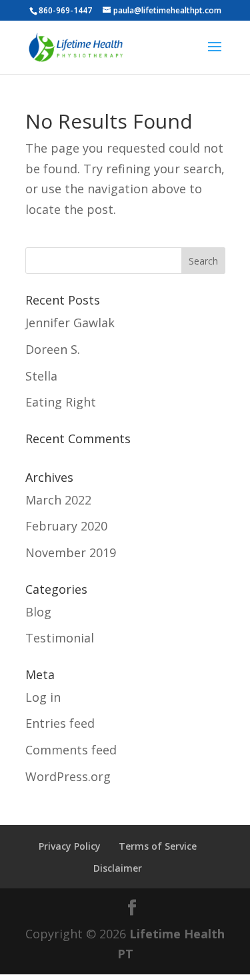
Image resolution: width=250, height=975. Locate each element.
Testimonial (59, 638)
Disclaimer (117, 868)
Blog (38, 612)
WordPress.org (68, 776)
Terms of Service (158, 846)
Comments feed (71, 750)
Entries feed (60, 723)
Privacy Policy (70, 846)
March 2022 (58, 500)
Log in (43, 697)
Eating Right (60, 402)
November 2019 (70, 552)
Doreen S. (52, 349)
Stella (41, 376)
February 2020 (66, 526)
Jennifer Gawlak (70, 323)
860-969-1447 (65, 10)
